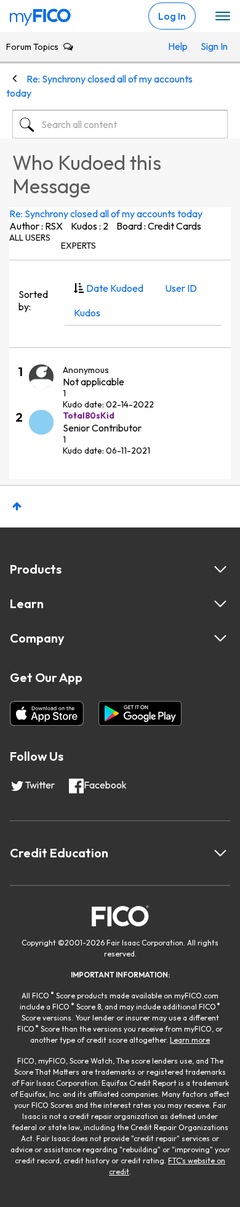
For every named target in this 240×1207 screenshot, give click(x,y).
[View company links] (220, 638)
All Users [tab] (29, 237)
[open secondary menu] (223, 16)
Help (178, 46)
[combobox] (120, 124)
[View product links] (220, 569)
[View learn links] (220, 604)
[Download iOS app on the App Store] (46, 713)
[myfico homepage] (40, 14)
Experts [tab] (78, 245)
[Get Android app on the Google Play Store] (140, 713)
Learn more (190, 1040)
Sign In (211, 46)
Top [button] (17, 506)
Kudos (87, 313)
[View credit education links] (220, 853)
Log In (172, 16)
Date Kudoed (114, 288)
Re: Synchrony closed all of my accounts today (105, 213)
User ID (181, 288)
